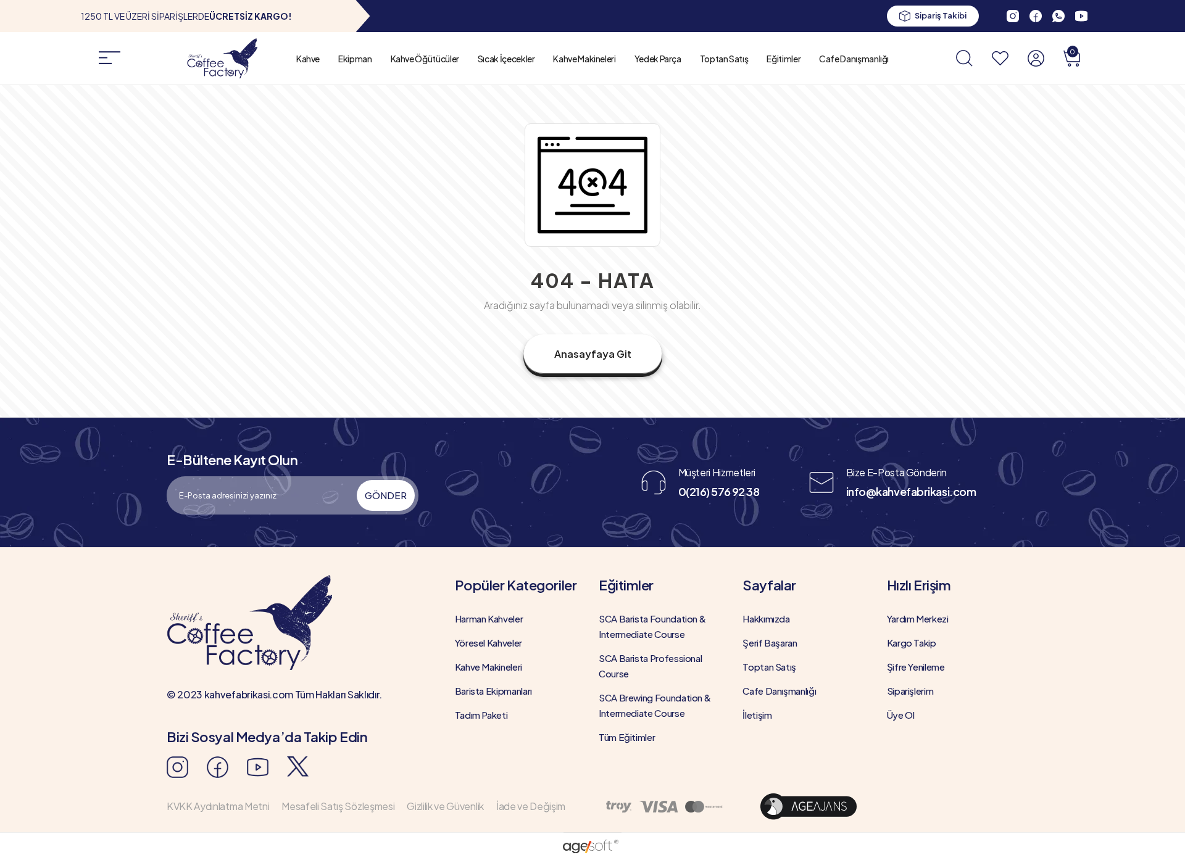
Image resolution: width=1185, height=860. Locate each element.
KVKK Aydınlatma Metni (218, 806)
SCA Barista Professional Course (650, 665)
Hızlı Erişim (919, 584)
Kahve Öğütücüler (425, 58)
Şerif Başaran (769, 642)
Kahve (308, 58)
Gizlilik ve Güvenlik (445, 806)
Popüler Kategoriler (516, 584)
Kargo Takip (911, 642)
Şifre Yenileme (916, 666)
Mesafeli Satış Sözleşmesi (337, 806)
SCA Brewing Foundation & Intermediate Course (654, 705)
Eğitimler (783, 58)
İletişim (756, 715)
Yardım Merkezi (918, 618)
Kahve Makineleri (584, 58)
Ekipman (355, 58)
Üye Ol (901, 715)
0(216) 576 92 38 (719, 491)
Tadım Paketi (481, 715)
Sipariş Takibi (941, 15)
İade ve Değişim (530, 806)
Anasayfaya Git (592, 353)
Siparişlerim (910, 691)
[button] (1071, 58)
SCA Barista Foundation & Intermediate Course (652, 626)
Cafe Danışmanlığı (854, 58)
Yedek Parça (657, 58)
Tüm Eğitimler (627, 737)
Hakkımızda (765, 618)
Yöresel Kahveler (488, 642)
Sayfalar (769, 584)
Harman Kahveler (489, 618)
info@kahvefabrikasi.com (911, 491)
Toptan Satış (724, 58)
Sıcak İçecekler (506, 58)
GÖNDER (386, 495)
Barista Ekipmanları (493, 691)
